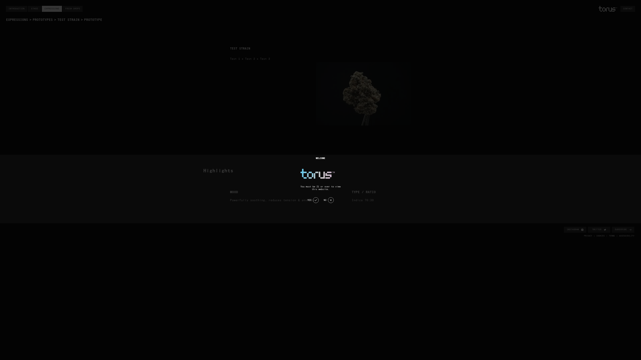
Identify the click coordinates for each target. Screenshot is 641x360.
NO (325, 200)
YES (309, 200)
